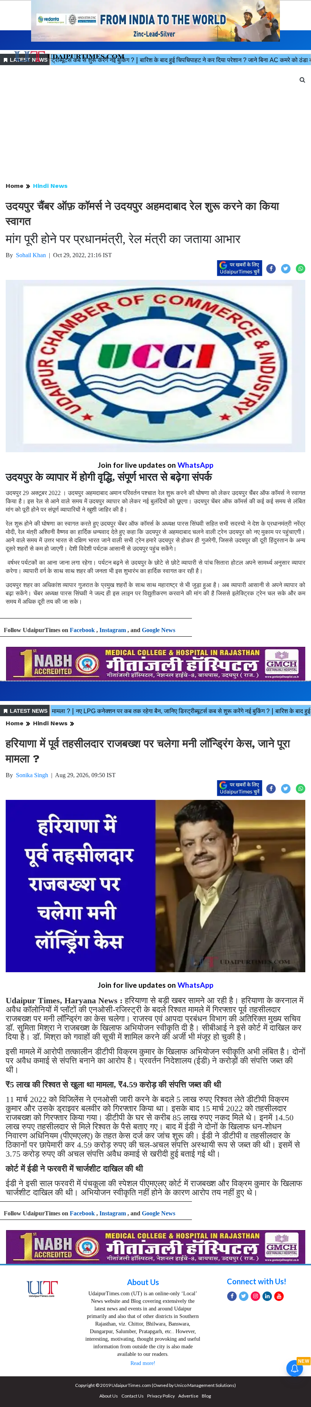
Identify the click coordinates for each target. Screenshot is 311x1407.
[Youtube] (279, 1296)
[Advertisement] (155, 124)
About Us (143, 1282)
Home (15, 185)
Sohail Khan (31, 255)
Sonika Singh (32, 775)
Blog (206, 1396)
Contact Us (132, 1396)
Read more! (143, 1363)
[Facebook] (232, 1296)
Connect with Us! (256, 1281)
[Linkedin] (267, 1296)
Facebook (82, 630)
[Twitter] (243, 1296)
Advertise (188, 1396)
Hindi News (50, 185)
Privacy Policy (161, 1396)
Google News (158, 630)
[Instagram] (255, 1296)
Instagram (112, 630)
